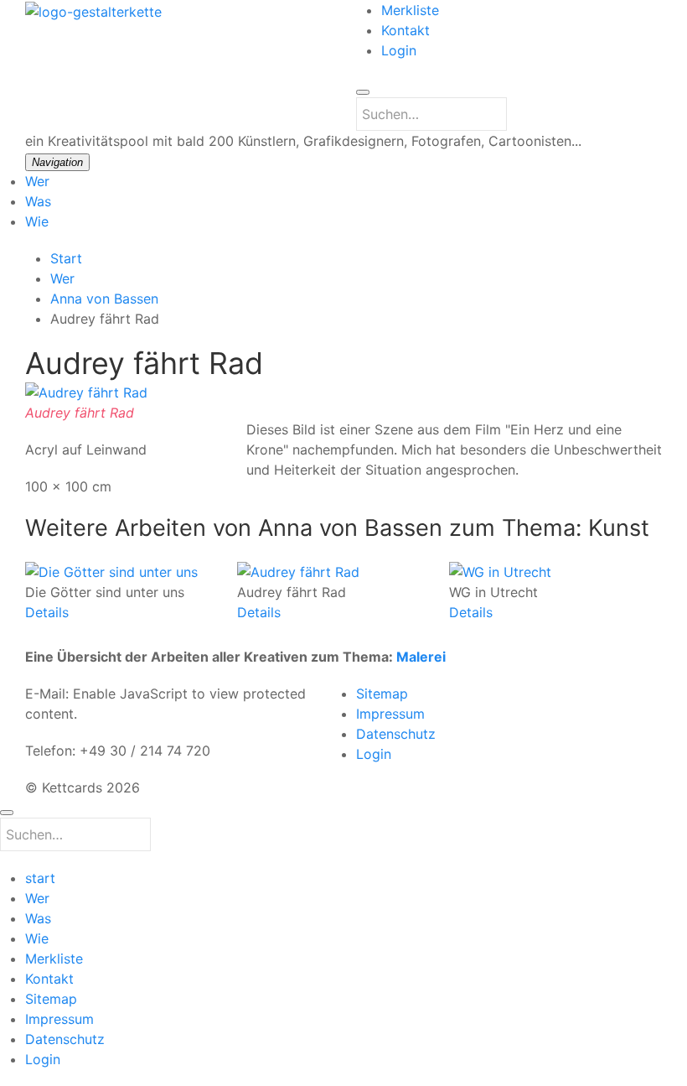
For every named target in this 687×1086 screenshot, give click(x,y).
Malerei (421, 656)
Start (66, 258)
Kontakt (405, 30)
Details (47, 611)
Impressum (390, 713)
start (40, 878)
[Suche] (362, 92)
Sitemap (382, 693)
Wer (37, 181)
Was (38, 201)
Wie (37, 221)
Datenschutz (396, 733)
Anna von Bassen (104, 298)
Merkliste (410, 10)
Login (398, 50)
